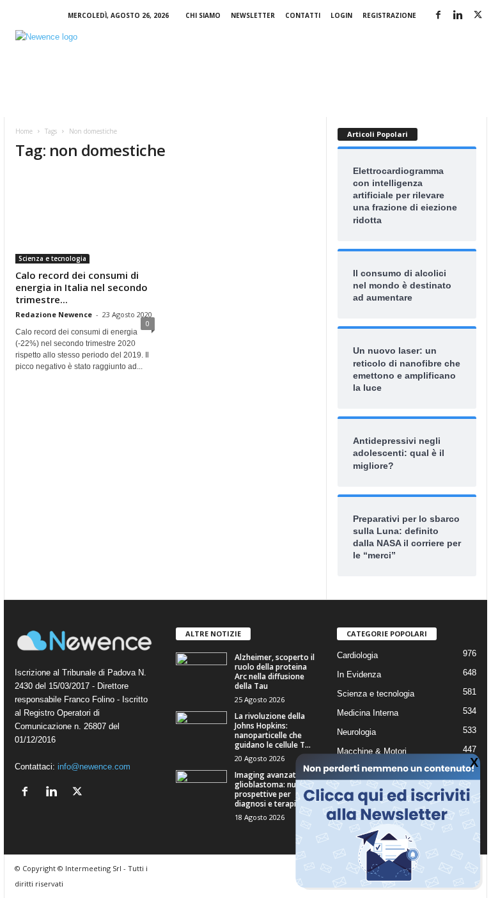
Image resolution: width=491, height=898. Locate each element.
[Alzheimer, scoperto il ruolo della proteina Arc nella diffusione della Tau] (201, 671)
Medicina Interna (367, 713)
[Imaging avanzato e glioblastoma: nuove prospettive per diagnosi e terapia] (201, 795)
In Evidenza (359, 674)
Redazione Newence (53, 314)
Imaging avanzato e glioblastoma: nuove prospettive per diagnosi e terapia (272, 789)
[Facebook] (438, 15)
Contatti (302, 15)
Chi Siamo (203, 15)
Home (24, 131)
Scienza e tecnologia (52, 258)
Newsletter (253, 15)
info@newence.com (94, 766)
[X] (477, 15)
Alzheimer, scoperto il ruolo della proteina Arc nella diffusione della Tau (275, 671)
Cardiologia (357, 655)
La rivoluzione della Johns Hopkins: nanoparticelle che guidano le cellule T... (273, 730)
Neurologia (356, 732)
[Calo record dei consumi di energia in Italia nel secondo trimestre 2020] (85, 218)
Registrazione (389, 15)
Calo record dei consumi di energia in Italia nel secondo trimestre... (81, 287)
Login (341, 15)
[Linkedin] (457, 15)
